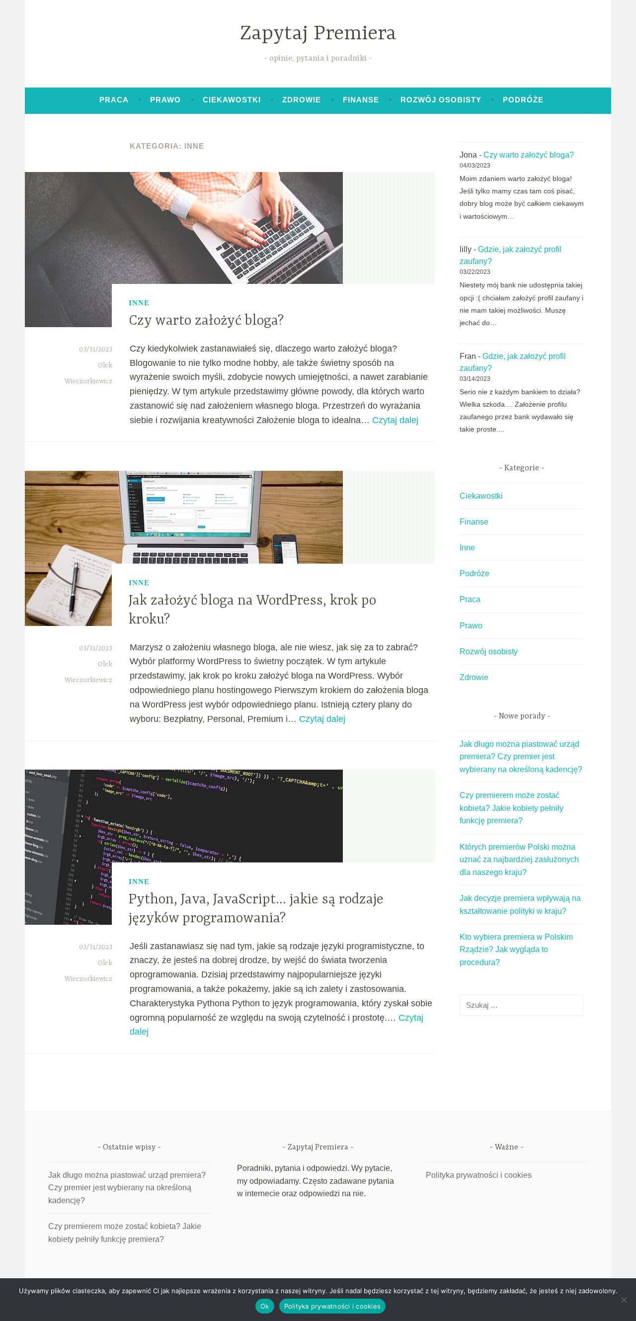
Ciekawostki (232, 99)
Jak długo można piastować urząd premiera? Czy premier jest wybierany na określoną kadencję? (521, 757)
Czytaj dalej (395, 420)
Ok (264, 1306)
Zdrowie (301, 99)
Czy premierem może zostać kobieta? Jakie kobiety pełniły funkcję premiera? (511, 808)
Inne (139, 303)
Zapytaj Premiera (318, 34)
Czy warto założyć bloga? (206, 321)
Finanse (361, 99)
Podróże (523, 99)
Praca (114, 99)
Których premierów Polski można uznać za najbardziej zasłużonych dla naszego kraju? (519, 860)
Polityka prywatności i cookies (479, 1175)
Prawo (165, 99)
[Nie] (624, 1300)
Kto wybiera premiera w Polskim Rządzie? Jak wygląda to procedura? (516, 950)
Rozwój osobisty (440, 99)
